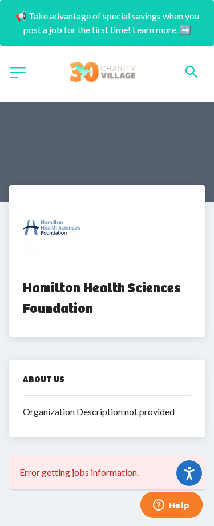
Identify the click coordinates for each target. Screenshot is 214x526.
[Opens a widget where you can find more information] (171, 506)
